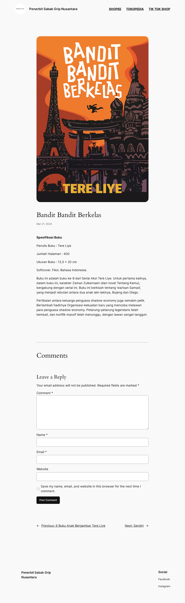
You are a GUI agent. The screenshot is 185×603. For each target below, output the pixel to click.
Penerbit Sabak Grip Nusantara (53, 9)
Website (42, 469)
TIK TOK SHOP (159, 9)
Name (42, 435)
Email (41, 452)
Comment (44, 393)
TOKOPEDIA (135, 9)
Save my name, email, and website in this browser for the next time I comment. (91, 489)
